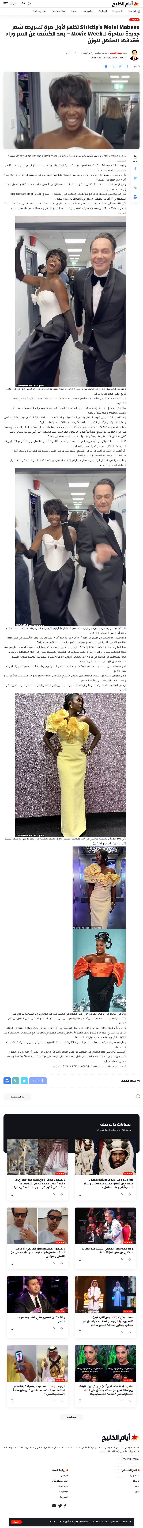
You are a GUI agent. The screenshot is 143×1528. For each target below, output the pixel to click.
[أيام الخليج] (126, 3)
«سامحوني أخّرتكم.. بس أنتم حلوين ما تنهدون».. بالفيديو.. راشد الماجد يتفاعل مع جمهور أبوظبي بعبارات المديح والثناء (108, 1321)
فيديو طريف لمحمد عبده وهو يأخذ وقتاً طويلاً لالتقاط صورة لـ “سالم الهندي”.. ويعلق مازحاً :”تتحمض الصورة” (38, 1390)
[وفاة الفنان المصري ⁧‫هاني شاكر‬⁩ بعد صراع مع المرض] (37, 1294)
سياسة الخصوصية (82, 1522)
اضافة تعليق (101, 53)
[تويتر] (60, 1505)
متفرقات (134, 19)
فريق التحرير (116, 53)
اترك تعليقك (15, 1097)
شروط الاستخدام (59, 1522)
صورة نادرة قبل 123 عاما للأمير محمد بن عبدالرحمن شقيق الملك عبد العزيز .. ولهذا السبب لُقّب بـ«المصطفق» (108, 1183)
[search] (29, 3)
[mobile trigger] (6, 3)
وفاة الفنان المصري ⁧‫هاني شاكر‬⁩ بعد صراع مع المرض (40, 1319)
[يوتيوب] (54, 1505)
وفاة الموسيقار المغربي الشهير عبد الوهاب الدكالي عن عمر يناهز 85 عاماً (107, 1250)
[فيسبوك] (65, 1505)
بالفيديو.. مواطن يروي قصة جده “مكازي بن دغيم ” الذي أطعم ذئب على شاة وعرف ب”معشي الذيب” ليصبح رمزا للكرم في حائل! (39, 1183)
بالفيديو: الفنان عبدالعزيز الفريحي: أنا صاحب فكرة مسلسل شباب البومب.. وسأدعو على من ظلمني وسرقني (37, 1252)
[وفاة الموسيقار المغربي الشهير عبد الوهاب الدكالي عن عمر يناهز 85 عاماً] (105, 1226)
